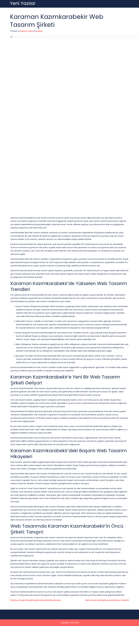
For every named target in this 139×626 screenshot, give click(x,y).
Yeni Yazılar (22, 3)
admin (39, 31)
